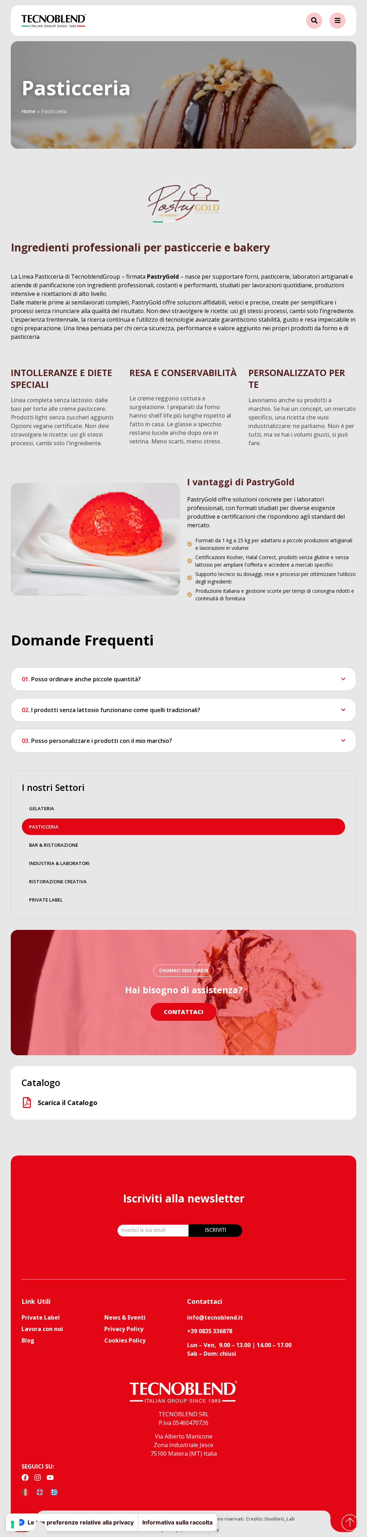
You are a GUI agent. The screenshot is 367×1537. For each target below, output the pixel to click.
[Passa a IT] (25, 1492)
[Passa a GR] (54, 1492)
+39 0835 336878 (209, 1331)
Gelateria (41, 808)
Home (28, 111)
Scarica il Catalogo (67, 1102)
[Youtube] (50, 1477)
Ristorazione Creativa (58, 881)
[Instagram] (37, 1477)
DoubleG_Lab (279, 1519)
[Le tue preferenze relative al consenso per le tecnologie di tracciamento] (12, 1524)
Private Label (46, 900)
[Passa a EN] (39, 1492)
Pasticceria (43, 826)
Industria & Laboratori (59, 863)
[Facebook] (25, 1477)
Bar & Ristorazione (53, 845)
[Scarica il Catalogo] (27, 1102)
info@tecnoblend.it (215, 1317)
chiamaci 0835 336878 (183, 970)
